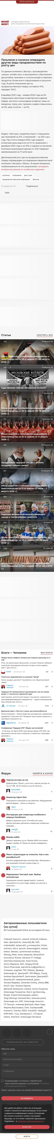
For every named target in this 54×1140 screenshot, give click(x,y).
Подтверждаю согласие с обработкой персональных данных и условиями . (27, 1083)
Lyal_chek (15, 889)
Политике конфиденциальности (31, 1121)
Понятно (27, 1127)
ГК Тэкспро (10, 706)
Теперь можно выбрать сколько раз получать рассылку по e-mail (26, 659)
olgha (13, 807)
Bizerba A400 (12, 837)
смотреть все (45, 335)
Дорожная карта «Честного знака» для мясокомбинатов (24, 711)
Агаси (13, 847)
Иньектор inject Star (16, 797)
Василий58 (15, 790)
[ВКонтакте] (41, 186)
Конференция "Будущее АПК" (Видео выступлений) (22, 728)
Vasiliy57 (14, 829)
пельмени (16, 175)
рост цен (28, 175)
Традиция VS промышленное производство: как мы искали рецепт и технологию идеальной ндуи (25, 693)
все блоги (47, 653)
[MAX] (51, 186)
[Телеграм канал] (16, 1032)
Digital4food (11, 723)
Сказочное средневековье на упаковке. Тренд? (20, 677)
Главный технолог (10, 687)
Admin (8, 672)
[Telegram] (46, 186)
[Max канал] (27, 1032)
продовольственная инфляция (16, 179)
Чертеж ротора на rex (17, 780)
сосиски (6, 175)
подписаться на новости (22, 1042)
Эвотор (36, 179)
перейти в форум (43, 773)
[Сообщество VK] (6, 1032)
